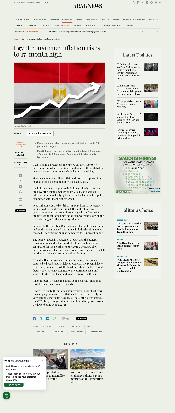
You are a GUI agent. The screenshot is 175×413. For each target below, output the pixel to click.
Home (16, 39)
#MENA (89, 326)
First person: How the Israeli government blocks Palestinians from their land (129, 227)
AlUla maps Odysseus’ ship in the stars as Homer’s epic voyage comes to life (77, 32)
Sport (115, 19)
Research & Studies (134, 19)
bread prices (42, 332)
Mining (77, 26)
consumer (59, 332)
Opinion (104, 19)
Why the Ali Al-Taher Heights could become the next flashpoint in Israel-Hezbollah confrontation (129, 265)
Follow (21, 210)
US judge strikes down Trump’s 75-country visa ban (129, 104)
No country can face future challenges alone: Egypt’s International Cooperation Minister (86, 377)
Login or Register (13, 385)
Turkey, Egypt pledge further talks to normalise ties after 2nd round (49, 375)
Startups (90, 26)
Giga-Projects (62, 26)
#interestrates (76, 332)
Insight (19, 26)
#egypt (61, 326)
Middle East (41, 19)
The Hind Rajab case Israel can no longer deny (128, 245)
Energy (32, 26)
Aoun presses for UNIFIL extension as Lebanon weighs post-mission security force (129, 89)
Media (79, 19)
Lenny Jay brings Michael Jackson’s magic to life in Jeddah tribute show (129, 134)
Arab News (21, 2)
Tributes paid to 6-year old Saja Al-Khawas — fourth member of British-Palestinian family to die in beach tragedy (129, 71)
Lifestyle (91, 19)
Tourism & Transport (111, 26)
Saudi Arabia (23, 19)
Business (67, 19)
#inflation (76, 326)
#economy (47, 326)
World (55, 19)
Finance (45, 26)
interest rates (96, 332)
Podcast (154, 19)
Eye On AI (131, 26)
